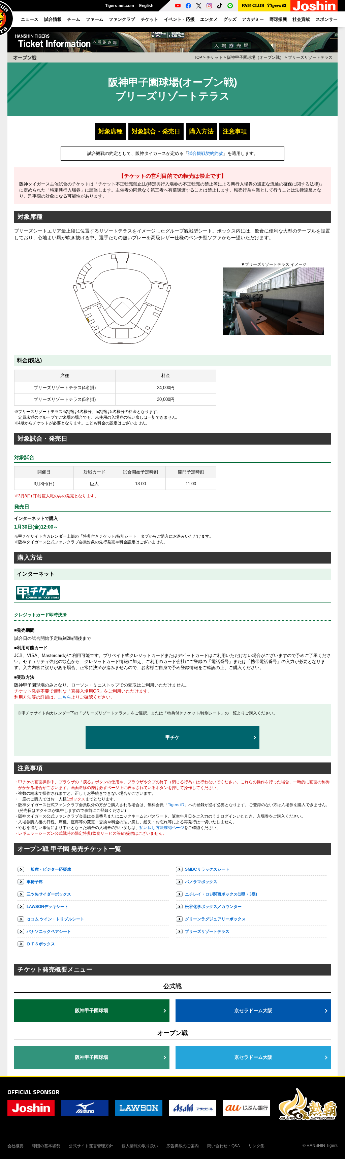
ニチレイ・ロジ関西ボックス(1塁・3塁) (221, 894)
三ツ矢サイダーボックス (49, 894)
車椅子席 (35, 881)
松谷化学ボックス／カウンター (213, 906)
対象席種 (110, 131)
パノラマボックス (201, 881)
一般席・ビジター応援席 (49, 869)
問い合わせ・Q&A (223, 1146)
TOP (198, 57)
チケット (215, 57)
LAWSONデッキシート (47, 906)
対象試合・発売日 (156, 131)
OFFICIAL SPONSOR (33, 1091)
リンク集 (256, 1146)
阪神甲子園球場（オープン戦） (255, 57)
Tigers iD (176, 804)
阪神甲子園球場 (91, 1010)
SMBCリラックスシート (207, 869)
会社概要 (15, 1146)
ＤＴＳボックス (41, 944)
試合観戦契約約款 (205, 153)
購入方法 (201, 131)
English (146, 5)
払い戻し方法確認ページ (161, 827)
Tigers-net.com (119, 5)
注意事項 (235, 131)
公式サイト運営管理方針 (91, 1146)
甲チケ (172, 737)
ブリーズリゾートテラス (207, 931)
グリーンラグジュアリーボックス (215, 919)
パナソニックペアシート (49, 931)
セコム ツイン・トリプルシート (55, 919)
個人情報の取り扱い (140, 1146)
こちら (64, 697)
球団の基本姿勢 (46, 1146)
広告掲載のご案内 (182, 1146)
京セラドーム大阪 (253, 1010)
